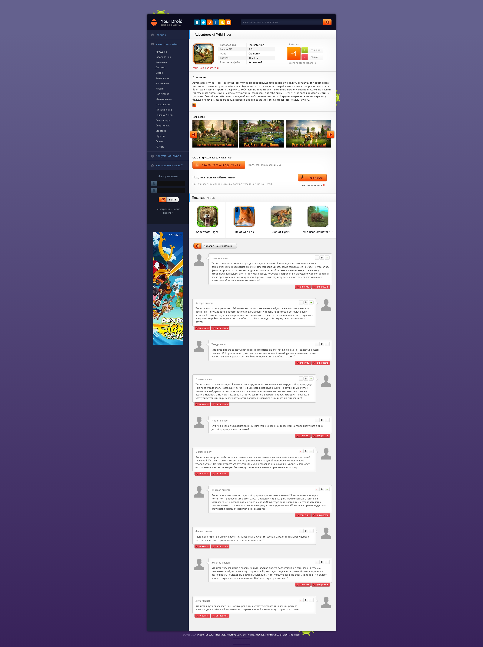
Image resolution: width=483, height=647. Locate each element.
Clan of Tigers (281, 231)
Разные (160, 146)
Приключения (164, 109)
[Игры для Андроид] (167, 22)
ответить (304, 286)
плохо (311, 57)
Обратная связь (206, 634)
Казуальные (163, 78)
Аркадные (161, 51)
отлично (312, 50)
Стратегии (161, 130)
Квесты (160, 88)
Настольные (163, 104)
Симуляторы (163, 120)
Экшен (159, 141)
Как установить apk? (169, 156)
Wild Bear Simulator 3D (317, 231)
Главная (161, 35)
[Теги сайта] (228, 22)
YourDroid (198, 68)
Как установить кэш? (169, 165)
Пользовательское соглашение (233, 634)
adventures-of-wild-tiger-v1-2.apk (221, 165)
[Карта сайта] (222, 22)
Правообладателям (261, 634)
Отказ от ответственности (286, 634)
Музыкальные (164, 99)
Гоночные (161, 62)
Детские (160, 67)
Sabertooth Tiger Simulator (207, 231)
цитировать (322, 286)
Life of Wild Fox (244, 231)
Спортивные (163, 125)
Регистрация (163, 209)
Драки (159, 72)
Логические (162, 94)
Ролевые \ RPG (164, 115)
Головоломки (163, 57)
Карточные (162, 83)
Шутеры (160, 136)
